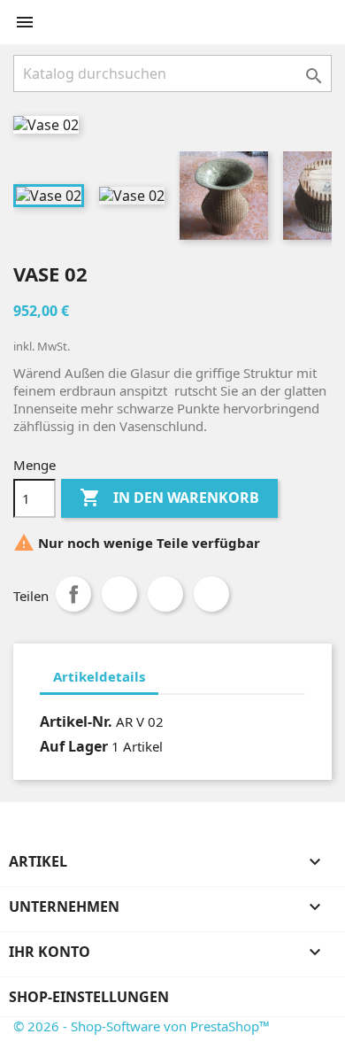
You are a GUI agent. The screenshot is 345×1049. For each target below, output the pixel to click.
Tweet (119, 594)
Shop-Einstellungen (89, 997)
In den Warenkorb (169, 497)
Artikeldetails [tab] (99, 676)
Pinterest (211, 594)
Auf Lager (74, 746)
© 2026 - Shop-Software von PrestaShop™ (141, 1026)
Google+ (165, 594)
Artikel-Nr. (76, 721)
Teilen (73, 594)
